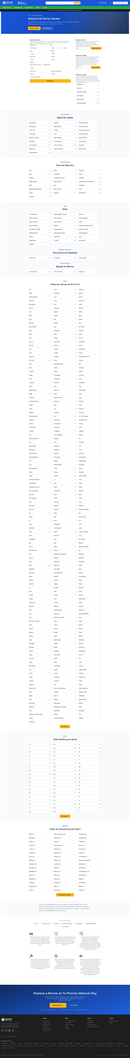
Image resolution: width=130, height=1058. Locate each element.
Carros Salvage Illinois (120, 1043)
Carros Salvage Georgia (6, 1045)
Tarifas (66, 1026)
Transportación (90, 1021)
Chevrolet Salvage (28, 1043)
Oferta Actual (32, 56)
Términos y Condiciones (102, 1055)
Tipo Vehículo (32, 45)
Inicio (29, 15)
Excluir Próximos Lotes (36, 76)
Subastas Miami (110, 1045)
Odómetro (53, 56)
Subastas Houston (90, 1045)
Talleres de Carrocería (91, 1024)
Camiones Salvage (34, 1045)
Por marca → (65, 726)
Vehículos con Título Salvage (63, 1045)
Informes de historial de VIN (93, 1026)
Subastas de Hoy (46, 1024)
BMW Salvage (36, 1043)
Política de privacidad (113, 1055)
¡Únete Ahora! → (79, 10)
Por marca (36, 923)
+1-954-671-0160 (103, 2)
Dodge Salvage (77, 1043)
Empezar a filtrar (34, 28)
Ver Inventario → (47, 28)
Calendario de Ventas (47, 1028)
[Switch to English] (110, 3)
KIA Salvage (117, 1045)
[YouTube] (9, 1030)
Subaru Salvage (125, 1045)
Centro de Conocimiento (70, 1021)
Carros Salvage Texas (99, 1043)
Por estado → (65, 816)
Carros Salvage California (87, 1043)
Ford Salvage (20, 1043)
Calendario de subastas (91, 923)
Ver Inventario (74, 1005)
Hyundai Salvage (69, 1043)
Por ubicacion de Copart (67, 923)
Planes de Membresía (113, 1021)
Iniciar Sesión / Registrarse (120, 3)
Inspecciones (89, 1023)
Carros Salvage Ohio (17, 1045)
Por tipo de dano (78, 923)
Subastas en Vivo (29, 7)
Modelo (52, 50)
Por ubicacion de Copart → (65, 894)
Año (52, 45)
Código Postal (46, 64)
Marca (31, 50)
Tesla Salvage (53, 1043)
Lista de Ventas (46, 1030)
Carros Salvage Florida (109, 1043)
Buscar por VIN (95, 67)
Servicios (45, 7)
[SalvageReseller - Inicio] (8, 3)
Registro (111, 1023)
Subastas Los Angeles (100, 1045)
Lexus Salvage (11, 1048)
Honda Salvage (12, 1043)
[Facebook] (2, 1030)
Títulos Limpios (43, 1045)
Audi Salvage (4, 1048)
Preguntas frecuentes (69, 1024)
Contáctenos (67, 1028)
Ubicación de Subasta (36, 64)
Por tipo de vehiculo (46, 923)
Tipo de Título (33, 71)
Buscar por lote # (96, 48)
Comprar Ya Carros (51, 1045)
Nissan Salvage (61, 1043)
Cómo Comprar (68, 1023)
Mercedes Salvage (44, 1043)
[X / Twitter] (13, 1030)
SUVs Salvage (25, 1045)
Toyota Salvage (5, 1043)
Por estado (56, 923)
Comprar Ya (45, 1026)
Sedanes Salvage (74, 1045)
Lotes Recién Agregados (56, 71)
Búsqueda (77, 3)
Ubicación (32, 62)
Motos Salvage (82, 1045)
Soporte (38, 7)
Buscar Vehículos (7, 7)
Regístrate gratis (57, 1005)
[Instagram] (6, 1030)
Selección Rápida (18, 7)
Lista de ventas (65, 926)
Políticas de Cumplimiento (124, 1055)
